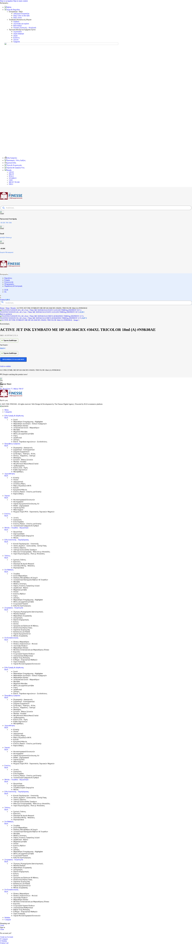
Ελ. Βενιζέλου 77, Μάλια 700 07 (11, 389)
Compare (7, 920)
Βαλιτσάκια (17, 26)
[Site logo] (11, 204)
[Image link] (11, 396)
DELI (11, 184)
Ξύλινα (15, 40)
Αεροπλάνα (17, 32)
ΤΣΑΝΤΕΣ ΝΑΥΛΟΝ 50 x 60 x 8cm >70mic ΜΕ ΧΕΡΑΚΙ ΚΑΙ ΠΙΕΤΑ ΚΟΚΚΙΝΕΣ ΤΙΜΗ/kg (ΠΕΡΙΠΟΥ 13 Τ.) (41, 318)
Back (6, 418)
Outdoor (16, 22)
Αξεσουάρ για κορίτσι (21, 24)
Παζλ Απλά (17, 18)
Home (2, 308)
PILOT (11, 174)
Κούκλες (16, 38)
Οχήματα (16, 42)
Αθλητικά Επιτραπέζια (21, 14)
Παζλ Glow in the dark (21, 16)
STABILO (12, 178)
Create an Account (6, 937)
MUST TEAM (14, 182)
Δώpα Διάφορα (18, 34)
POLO (11, 176)
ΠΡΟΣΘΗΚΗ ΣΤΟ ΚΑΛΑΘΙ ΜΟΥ (13, 359)
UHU (11, 180)
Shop (8, 308)
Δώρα (15, 36)
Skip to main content (20, 1)
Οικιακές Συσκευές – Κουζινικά (24, 28)
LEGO (11, 172)
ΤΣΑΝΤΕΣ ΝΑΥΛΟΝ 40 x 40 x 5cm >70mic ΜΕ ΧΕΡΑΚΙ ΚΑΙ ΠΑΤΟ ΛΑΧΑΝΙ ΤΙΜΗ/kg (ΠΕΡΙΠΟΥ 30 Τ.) (40, 312)
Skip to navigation (6, 1)
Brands (13, 308)
